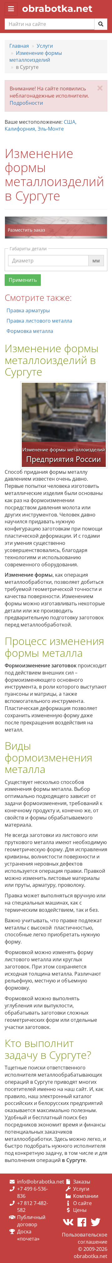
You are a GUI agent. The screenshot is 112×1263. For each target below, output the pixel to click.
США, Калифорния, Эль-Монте (41, 125)
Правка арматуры (28, 310)
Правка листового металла (39, 320)
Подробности (26, 102)
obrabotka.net (57, 8)
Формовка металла (30, 331)
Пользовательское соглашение (84, 1238)
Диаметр (23, 254)
